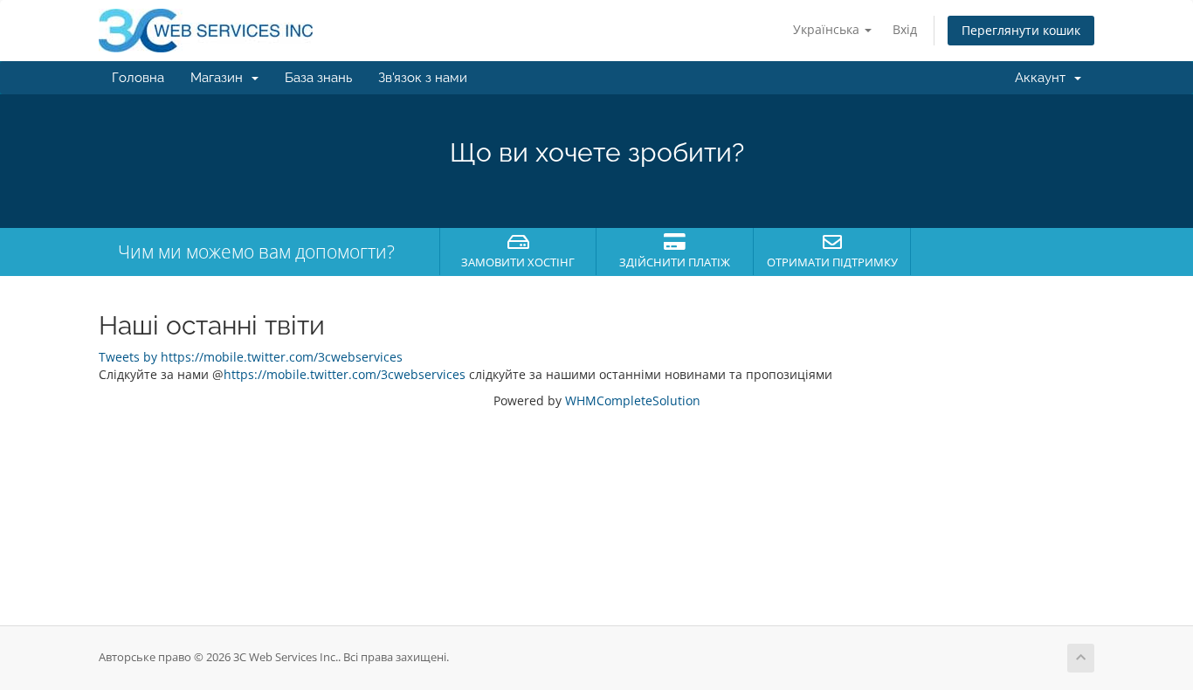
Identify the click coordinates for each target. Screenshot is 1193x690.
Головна (138, 78)
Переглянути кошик (1021, 30)
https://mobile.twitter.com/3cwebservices (344, 374)
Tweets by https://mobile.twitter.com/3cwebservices (251, 356)
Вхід (905, 29)
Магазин (220, 78)
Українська (828, 29)
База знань (318, 78)
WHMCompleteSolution (632, 400)
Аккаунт (1043, 78)
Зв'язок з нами (422, 78)
